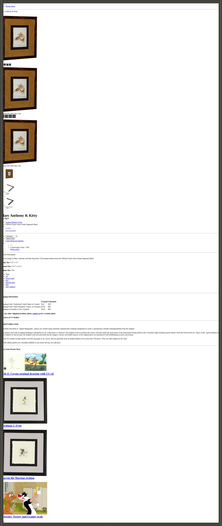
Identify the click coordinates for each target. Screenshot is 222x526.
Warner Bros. (10, 6)
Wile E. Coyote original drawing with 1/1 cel (27, 373)
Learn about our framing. (15, 241)
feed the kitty (10, 283)
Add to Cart (10, 239)
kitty (7, 285)
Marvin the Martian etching (17, 478)
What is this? (15, 249)
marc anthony (10, 287)
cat (7, 276)
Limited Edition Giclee (14, 222)
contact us (36, 314)
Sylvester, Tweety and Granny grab (22, 516)
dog (7, 280)
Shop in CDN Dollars (11, 230)
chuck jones (10, 278)
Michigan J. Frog (11, 425)
